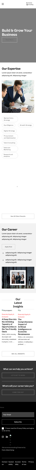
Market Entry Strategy (8, 119)
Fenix (4, 450)
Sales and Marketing (7, 148)
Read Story (7, 203)
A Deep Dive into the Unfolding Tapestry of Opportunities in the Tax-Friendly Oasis (9, 325)
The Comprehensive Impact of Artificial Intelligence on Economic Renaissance (25, 326)
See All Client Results (18, 216)
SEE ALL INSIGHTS (18, 354)
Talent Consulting (9, 143)
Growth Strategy (26, 125)
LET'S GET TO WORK (18, 375)
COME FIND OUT (18, 392)
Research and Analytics (8, 155)
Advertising (10, 450)
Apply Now (8, 247)
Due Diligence (8, 125)
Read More (9, 40)
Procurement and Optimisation (10, 137)
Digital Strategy (9, 131)
